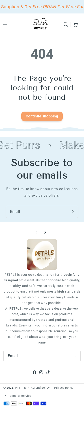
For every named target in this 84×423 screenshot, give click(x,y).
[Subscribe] (73, 212)
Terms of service (20, 395)
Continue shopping (42, 116)
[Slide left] (36, 232)
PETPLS (20, 388)
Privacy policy (63, 387)
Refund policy (40, 387)
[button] (6, 24)
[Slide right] (45, 232)
